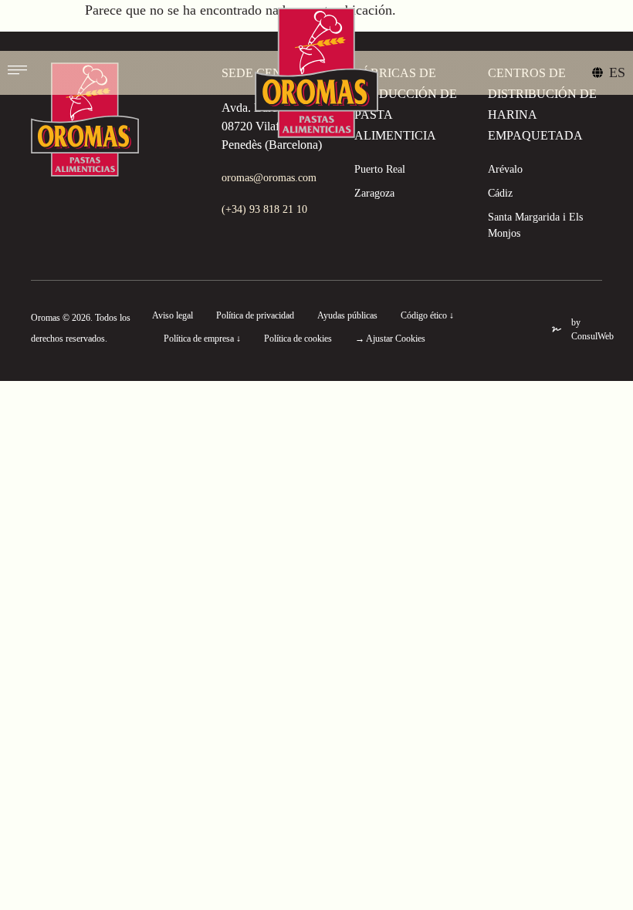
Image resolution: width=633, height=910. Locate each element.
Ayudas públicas (347, 315)
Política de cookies (298, 338)
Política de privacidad (255, 315)
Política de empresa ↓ (202, 338)
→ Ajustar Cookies (390, 338)
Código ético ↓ (427, 315)
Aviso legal (172, 315)
